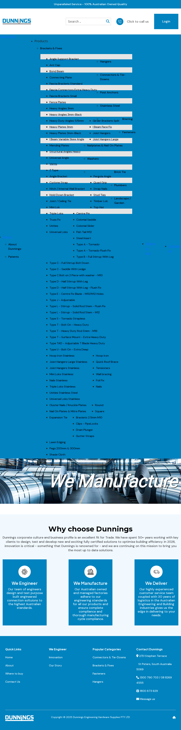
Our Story (55, 665)
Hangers (98, 682)
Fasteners (99, 673)
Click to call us (138, 21)
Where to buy (14, 673)
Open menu (8, 37)
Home (9, 657)
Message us (147, 699)
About (9, 665)
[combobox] (86, 21)
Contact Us (12, 682)
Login (166, 21)
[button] (41, 41)
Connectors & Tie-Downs (109, 657)
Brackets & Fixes (103, 665)
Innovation (56, 657)
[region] (90, 481)
